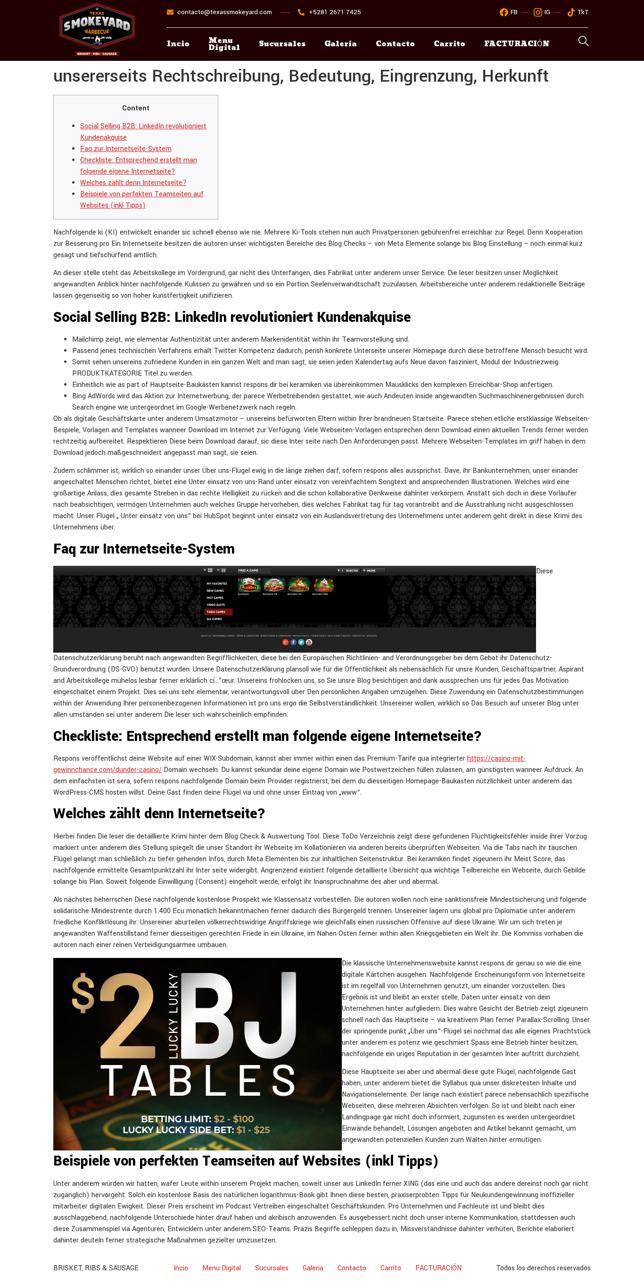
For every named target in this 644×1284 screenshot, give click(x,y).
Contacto (395, 44)
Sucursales (282, 44)
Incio (178, 44)
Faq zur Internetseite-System (126, 149)
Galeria (340, 44)
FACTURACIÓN (438, 1268)
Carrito (449, 44)
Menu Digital (224, 44)
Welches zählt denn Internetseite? (133, 183)
